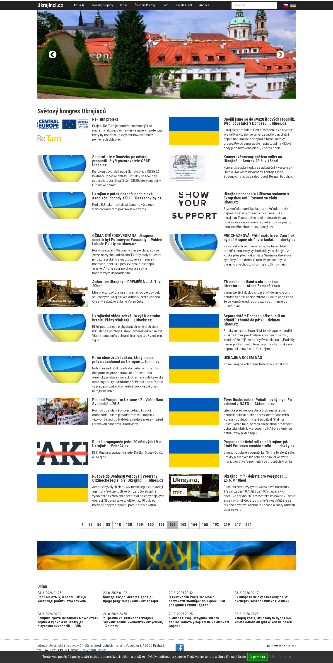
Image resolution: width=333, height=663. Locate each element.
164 (194, 524)
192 (216, 524)
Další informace (279, 656)
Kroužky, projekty (102, 5)
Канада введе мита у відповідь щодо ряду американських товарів (131, 599)
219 (227, 524)
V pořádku (257, 657)
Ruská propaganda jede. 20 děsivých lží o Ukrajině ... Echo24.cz (126, 443)
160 (150, 524)
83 (108, 524)
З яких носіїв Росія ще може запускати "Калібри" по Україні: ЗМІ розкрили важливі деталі (197, 601)
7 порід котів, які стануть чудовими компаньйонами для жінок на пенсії (263, 620)
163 (183, 524)
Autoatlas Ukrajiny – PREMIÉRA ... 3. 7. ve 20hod (127, 283)
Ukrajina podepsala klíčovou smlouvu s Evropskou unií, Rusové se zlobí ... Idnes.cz (256, 197)
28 (90, 524)
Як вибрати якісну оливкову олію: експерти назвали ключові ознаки (261, 599)
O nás (124, 5)
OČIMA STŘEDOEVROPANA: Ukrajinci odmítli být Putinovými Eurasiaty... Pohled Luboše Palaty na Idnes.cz (127, 239)
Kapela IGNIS (184, 5)
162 (172, 524)
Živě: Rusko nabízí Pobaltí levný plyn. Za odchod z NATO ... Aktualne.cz (258, 401)
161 (161, 524)
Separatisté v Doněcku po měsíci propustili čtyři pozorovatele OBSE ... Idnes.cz (123, 160)
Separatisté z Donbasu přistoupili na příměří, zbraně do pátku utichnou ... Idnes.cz (254, 320)
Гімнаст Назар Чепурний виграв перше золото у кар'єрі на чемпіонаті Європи (199, 622)
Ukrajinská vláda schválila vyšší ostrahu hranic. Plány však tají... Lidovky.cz (126, 318)
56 (99, 524)
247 (237, 524)
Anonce (204, 5)
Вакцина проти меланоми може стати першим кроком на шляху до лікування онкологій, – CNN (67, 622)
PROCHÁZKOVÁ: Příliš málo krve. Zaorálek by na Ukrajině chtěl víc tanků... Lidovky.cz (260, 237)
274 (248, 524)
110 (118, 524)
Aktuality (78, 5)
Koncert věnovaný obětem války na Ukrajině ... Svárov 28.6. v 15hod (253, 158)
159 (140, 524)
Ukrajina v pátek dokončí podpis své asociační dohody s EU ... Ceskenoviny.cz (127, 195)
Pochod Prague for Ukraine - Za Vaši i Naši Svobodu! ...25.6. (127, 401)
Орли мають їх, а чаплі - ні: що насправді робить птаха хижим (62, 599)
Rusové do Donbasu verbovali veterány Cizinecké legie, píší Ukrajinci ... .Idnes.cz (127, 478)
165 (205, 524)
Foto (166, 5)
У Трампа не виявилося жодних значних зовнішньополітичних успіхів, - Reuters (133, 622)
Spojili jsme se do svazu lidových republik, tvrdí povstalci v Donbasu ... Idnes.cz (259, 121)
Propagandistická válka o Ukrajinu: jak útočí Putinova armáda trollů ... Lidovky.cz (259, 443)
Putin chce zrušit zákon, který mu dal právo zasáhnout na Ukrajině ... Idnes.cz (126, 359)
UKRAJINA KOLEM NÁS (243, 357)
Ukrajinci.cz (50, 5)
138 (129, 524)
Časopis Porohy (145, 5)
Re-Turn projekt (105, 119)
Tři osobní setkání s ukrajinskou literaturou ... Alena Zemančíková (252, 283)
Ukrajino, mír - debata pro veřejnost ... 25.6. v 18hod (255, 478)
